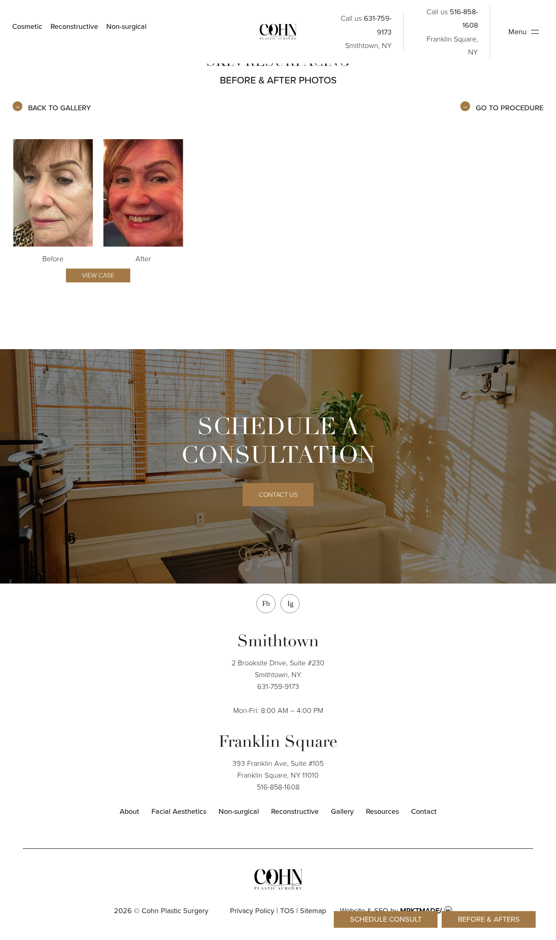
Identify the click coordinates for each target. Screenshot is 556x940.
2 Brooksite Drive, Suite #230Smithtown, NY (278, 668)
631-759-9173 (278, 686)
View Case (98, 275)
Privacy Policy (252, 910)
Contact (424, 811)
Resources (382, 811)
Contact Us (278, 494)
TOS (287, 910)
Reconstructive (74, 26)
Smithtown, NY (368, 45)
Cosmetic (27, 26)
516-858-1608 (278, 786)
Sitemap (313, 910)
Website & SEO (364, 910)
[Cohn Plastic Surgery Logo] (278, 31)
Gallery (342, 811)
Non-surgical (126, 26)
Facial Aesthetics (178, 811)
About (129, 811)
